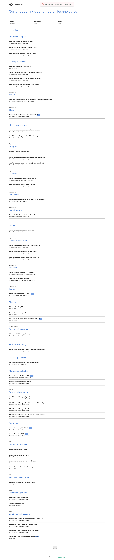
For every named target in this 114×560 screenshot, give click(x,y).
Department (37, 21)
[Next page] (62, 547)
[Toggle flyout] (54, 23)
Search (12, 21)
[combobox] (34, 23)
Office (60, 21)
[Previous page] (51, 547)
